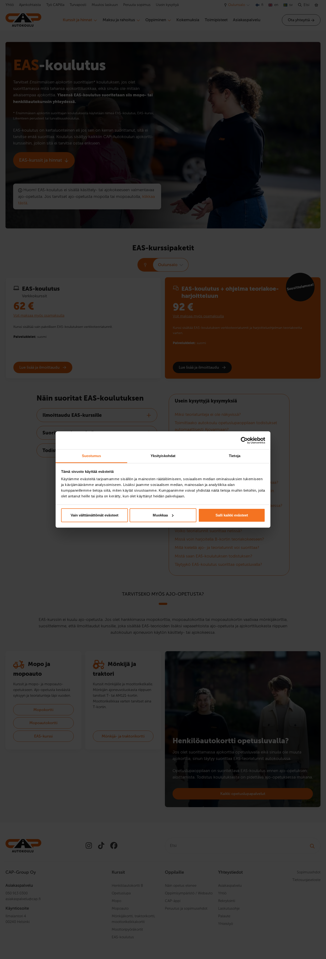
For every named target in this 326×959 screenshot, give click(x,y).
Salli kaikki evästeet (232, 515)
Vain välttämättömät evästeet (94, 515)
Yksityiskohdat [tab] (163, 456)
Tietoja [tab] (234, 456)
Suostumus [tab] (91, 456)
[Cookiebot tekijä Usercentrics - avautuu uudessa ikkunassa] (244, 440)
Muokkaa (160, 515)
